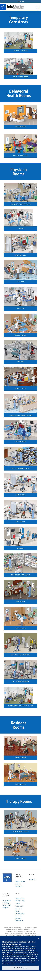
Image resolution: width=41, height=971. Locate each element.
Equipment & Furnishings (7, 902)
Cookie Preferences (20, 968)
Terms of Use (20, 898)
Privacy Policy (20, 901)
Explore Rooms (20, 881)
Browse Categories (19, 885)
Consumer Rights (19, 910)
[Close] (38, 939)
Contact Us (32, 879)
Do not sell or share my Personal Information (20, 917)
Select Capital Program (7, 906)
